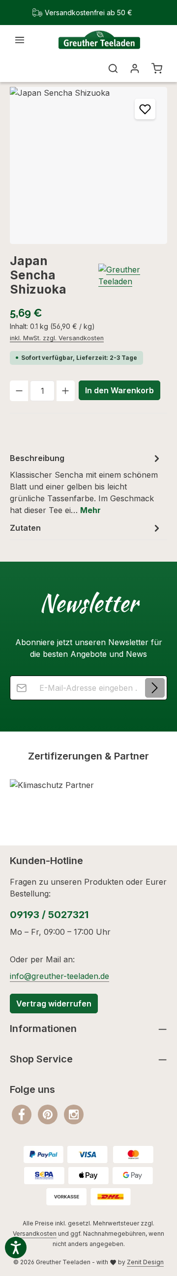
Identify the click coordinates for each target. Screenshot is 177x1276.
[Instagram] (74, 1113)
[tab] (86, 483)
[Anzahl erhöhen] (66, 390)
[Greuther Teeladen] (132, 275)
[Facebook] (23, 1113)
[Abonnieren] (155, 688)
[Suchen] (113, 68)
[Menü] (20, 40)
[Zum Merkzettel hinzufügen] (145, 109)
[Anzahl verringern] (19, 390)
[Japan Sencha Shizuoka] (88, 165)
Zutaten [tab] (25, 528)
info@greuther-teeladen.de (59, 976)
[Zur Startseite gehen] (99, 40)
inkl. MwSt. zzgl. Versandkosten (57, 338)
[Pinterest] (49, 1113)
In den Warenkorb (119, 390)
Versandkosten (35, 1233)
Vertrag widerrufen (53, 1003)
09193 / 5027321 (49, 915)
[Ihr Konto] (135, 68)
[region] (88, 165)
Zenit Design (145, 1262)
